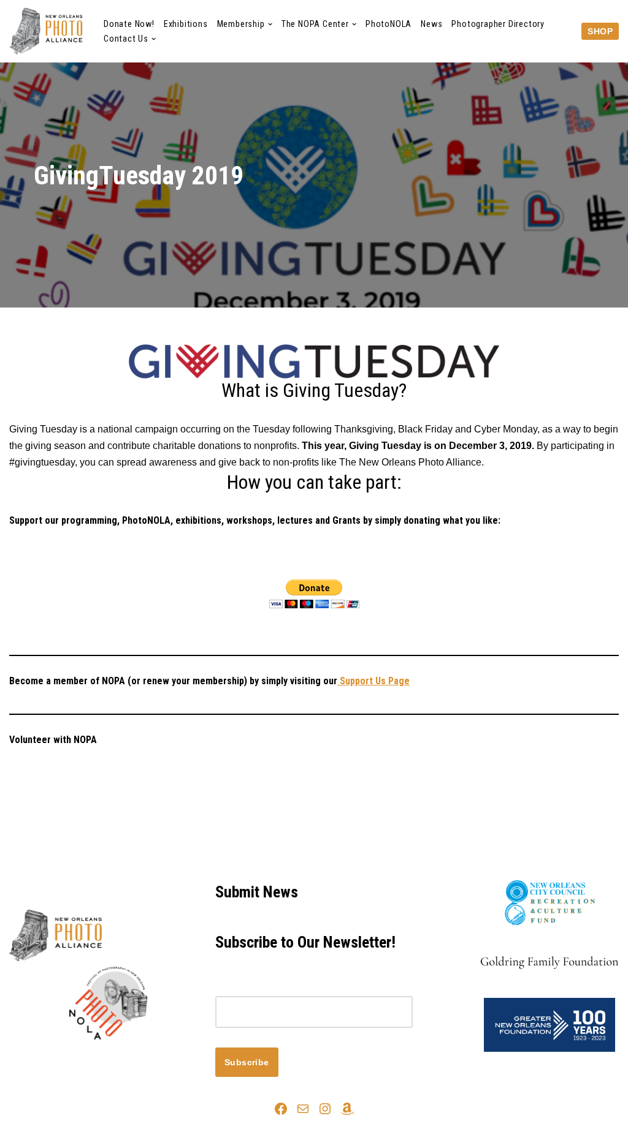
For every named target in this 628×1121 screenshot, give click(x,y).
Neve (21, 1060)
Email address (246, 988)
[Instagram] (325, 1108)
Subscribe (246, 1062)
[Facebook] (281, 1108)
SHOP (600, 31)
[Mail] (303, 1108)
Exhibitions (186, 24)
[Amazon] (347, 1108)
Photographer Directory (498, 24)
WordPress (118, 1060)
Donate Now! (129, 24)
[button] (270, 24)
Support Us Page (373, 681)
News (431, 24)
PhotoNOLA (389, 24)
